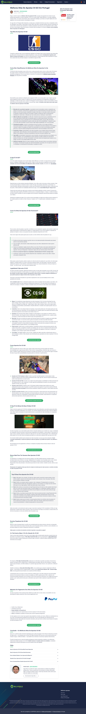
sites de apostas (16, 5)
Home (11, 5)
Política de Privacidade (65, 697)
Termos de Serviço (56, 711)
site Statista (53, 163)
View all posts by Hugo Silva (30, 675)
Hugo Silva (16, 11)
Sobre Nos (63, 692)
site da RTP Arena (53, 536)
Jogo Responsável (64, 696)
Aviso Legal (63, 694)
